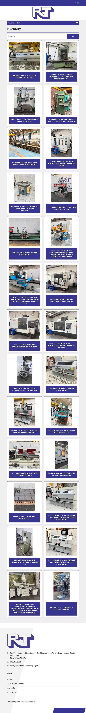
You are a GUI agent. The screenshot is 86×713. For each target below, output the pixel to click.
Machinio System (13, 702)
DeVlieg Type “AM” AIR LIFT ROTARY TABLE (24, 518)
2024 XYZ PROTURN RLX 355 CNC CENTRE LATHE (61, 389)
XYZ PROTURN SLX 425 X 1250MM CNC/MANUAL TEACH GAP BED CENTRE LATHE (61, 518)
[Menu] (72, 3)
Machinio (31, 702)
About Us (11, 688)
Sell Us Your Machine (16, 684)
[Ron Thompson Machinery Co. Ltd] (21, 641)
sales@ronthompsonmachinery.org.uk (24, 666)
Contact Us (12, 692)
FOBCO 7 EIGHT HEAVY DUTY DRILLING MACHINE (61, 609)
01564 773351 (15, 662)
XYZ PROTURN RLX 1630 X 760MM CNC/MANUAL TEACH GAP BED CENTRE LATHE (61, 562)
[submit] (73, 36)
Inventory (11, 680)
